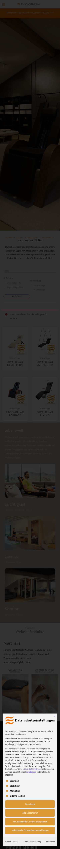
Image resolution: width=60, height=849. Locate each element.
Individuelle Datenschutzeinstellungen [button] (30, 830)
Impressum (50, 841)
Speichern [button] (30, 803)
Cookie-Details (11, 841)
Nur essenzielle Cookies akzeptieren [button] (30, 821)
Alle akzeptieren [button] (30, 812)
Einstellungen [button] (30, 772)
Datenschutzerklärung (31, 769)
